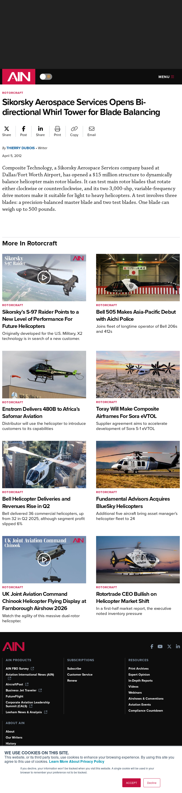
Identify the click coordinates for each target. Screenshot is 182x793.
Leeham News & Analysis (24, 712)
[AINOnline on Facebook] (151, 647)
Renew (72, 681)
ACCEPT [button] (131, 783)
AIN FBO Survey (17, 669)
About (10, 731)
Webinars (135, 693)
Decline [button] (151, 783)
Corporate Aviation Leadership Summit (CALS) (28, 704)
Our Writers (14, 737)
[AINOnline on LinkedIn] (178, 647)
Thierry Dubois (20, 148)
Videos (133, 687)
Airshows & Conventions (146, 699)
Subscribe (74, 669)
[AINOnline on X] (169, 647)
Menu (164, 76)
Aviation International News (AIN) (30, 675)
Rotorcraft (12, 93)
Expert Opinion (139, 675)
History (11, 743)
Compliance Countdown (146, 711)
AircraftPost (14, 684)
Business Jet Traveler (21, 690)
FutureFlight (14, 696)
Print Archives (139, 669)
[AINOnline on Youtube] (160, 647)
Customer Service (80, 675)
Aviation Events (140, 705)
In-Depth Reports (141, 681)
